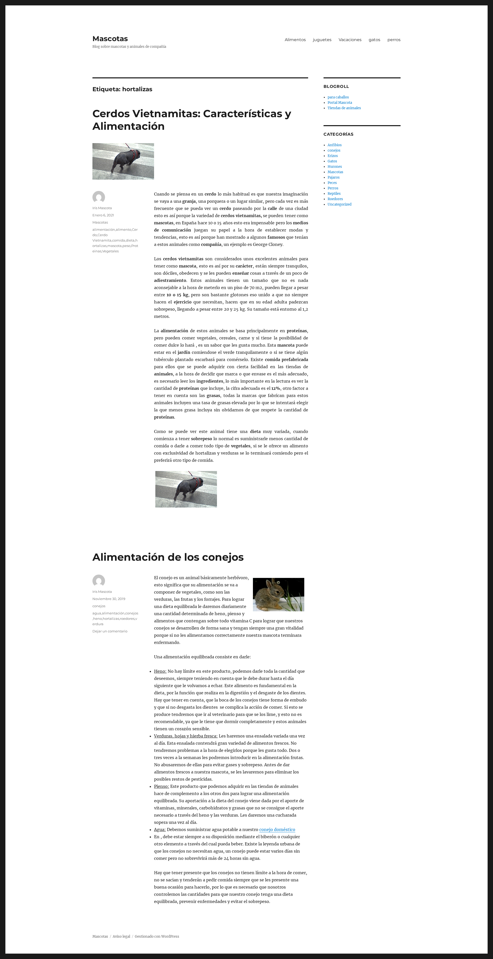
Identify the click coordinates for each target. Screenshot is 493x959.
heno (97, 618)
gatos (374, 39)
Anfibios (335, 145)
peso (126, 246)
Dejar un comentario (109, 631)
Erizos (333, 156)
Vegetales (110, 251)
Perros (333, 188)
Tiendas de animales (344, 108)
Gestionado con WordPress (157, 936)
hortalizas (111, 618)
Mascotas (110, 38)
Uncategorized (340, 204)
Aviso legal (121, 936)
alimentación (103, 229)
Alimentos (295, 39)
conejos (98, 606)
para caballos (338, 97)
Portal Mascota (340, 102)
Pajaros (334, 177)
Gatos (332, 161)
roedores (127, 618)
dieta (130, 240)
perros (394, 39)
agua (96, 613)
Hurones (335, 166)
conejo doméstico (277, 829)
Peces (332, 183)
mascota (114, 246)
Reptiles (334, 193)
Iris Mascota (102, 208)
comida (118, 240)
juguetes (322, 39)
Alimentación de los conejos (168, 557)
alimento (123, 229)
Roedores (335, 199)
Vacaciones (350, 39)
